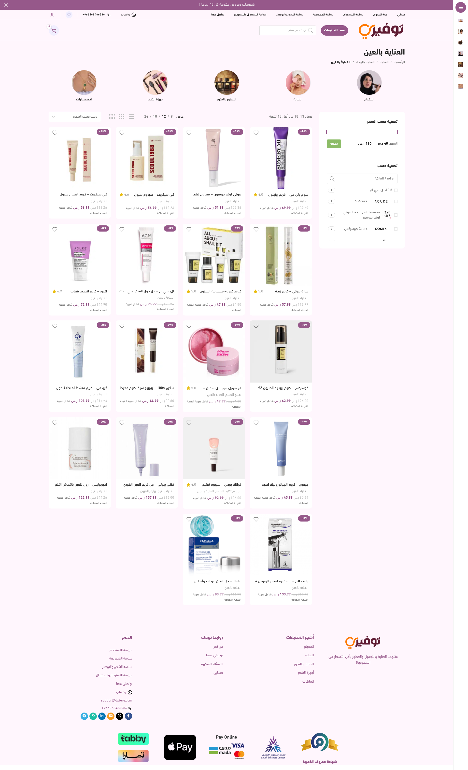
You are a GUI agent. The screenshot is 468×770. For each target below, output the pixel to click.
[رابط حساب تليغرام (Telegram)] (84, 716)
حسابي (218, 673)
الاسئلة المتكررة (212, 664)
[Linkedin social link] (102, 716)
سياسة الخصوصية (120, 658)
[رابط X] (119, 716)
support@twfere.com (116, 700)
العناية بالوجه (365, 62)
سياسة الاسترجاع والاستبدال (114, 675)
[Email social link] (110, 716)
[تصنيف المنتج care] (298, 87)
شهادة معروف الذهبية (320, 762)
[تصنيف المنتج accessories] (84, 87)
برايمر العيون (148, 491)
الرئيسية (399, 62)
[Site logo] (381, 30)
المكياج (309, 647)
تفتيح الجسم (233, 395)
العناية (384, 62)
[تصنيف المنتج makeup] (369, 87)
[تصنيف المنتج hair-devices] (155, 87)
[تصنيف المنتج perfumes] (226, 87)
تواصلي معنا (214, 655)
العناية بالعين (300, 201)
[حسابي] (52, 15)
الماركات (308, 682)
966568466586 (115, 708)
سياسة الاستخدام (121, 650)
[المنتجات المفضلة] (69, 15)
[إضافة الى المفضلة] (256, 132)
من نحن (218, 647)
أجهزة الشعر (306, 673)
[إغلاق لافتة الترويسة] (6, 5)
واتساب (121, 692)
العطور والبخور (304, 664)
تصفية (334, 143)
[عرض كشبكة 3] (121, 117)
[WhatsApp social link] (93, 716)
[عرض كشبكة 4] (112, 117)
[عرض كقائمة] (131, 117)
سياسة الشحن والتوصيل (116, 667)
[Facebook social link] (128, 716)
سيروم (237, 491)
